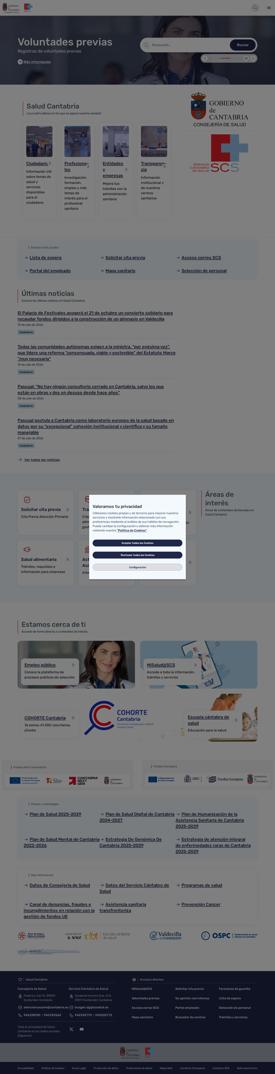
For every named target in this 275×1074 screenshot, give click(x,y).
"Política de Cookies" (132, 530)
